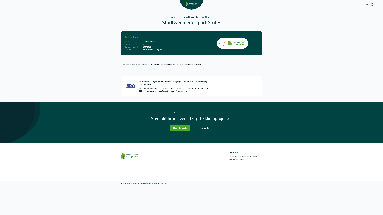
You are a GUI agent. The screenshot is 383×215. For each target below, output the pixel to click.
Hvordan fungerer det (236, 159)
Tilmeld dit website (180, 128)
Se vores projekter (203, 128)
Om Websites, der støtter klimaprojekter (243, 156)
